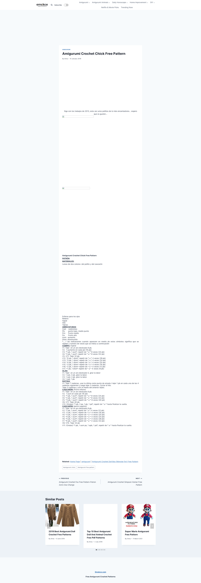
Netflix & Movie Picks (110, 7)
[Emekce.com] (42, 5)
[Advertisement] (100, 23)
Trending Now (127, 7)
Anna (66, 59)
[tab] (96, 549)
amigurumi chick (69, 467)
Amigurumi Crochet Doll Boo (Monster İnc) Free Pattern (115, 462)
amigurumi (66, 49)
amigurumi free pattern (86, 467)
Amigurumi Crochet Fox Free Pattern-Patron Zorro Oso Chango (77, 482)
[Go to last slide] (49, 526)
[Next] (152, 526)
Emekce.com (100, 572)
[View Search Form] (51, 5)
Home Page (75, 462)
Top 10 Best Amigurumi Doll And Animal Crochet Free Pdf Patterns (99, 534)
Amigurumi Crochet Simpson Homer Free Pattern (125, 482)
